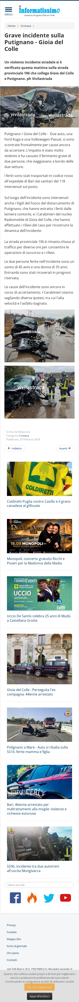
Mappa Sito (14, 939)
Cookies (12, 932)
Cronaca (24, 435)
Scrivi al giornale (17, 946)
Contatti (12, 960)
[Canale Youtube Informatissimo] (65, 899)
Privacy (11, 925)
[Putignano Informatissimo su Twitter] (48, 899)
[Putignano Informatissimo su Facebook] (14, 899)
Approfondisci (40, 996)
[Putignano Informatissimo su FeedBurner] (31, 899)
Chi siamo (13, 953)
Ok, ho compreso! (39, 987)
